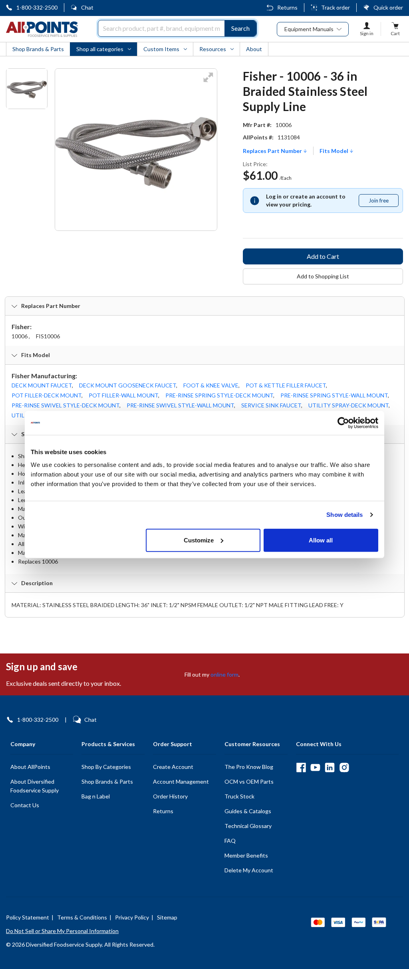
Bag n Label (95, 796)
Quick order (388, 7)
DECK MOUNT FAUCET (42, 385)
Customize (199, 539)
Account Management (181, 781)
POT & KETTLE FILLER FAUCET (286, 385)
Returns (287, 7)
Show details (344, 514)
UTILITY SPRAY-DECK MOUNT (348, 405)
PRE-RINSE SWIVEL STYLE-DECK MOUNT (65, 405)
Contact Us (24, 805)
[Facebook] (301, 767)
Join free (383, 202)
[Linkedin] (330, 767)
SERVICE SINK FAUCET (271, 405)
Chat (87, 7)
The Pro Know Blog (248, 766)
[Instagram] (344, 767)
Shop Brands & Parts (107, 781)
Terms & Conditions (82, 917)
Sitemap (167, 917)
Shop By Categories (106, 766)
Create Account (173, 766)
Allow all (321, 539)
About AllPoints (30, 766)
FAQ (230, 840)
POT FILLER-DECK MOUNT (46, 395)
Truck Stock (239, 796)
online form (224, 674)
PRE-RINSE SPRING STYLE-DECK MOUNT (219, 395)
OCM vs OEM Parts (249, 781)
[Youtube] (315, 767)
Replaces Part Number (273, 151)
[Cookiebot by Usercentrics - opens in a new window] (343, 423)
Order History (170, 796)
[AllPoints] (42, 29)
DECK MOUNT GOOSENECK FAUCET (127, 385)
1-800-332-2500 (37, 7)
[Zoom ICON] (208, 82)
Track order (335, 7)
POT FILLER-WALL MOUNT (123, 395)
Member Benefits (246, 855)
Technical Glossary (248, 825)
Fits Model (334, 151)
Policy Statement (27, 917)
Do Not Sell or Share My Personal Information (62, 930)
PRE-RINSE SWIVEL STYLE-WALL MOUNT (180, 405)
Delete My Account (248, 870)
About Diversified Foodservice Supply (34, 786)
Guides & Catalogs (247, 811)
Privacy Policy (132, 917)
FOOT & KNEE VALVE (210, 385)
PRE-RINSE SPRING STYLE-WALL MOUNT (334, 395)
